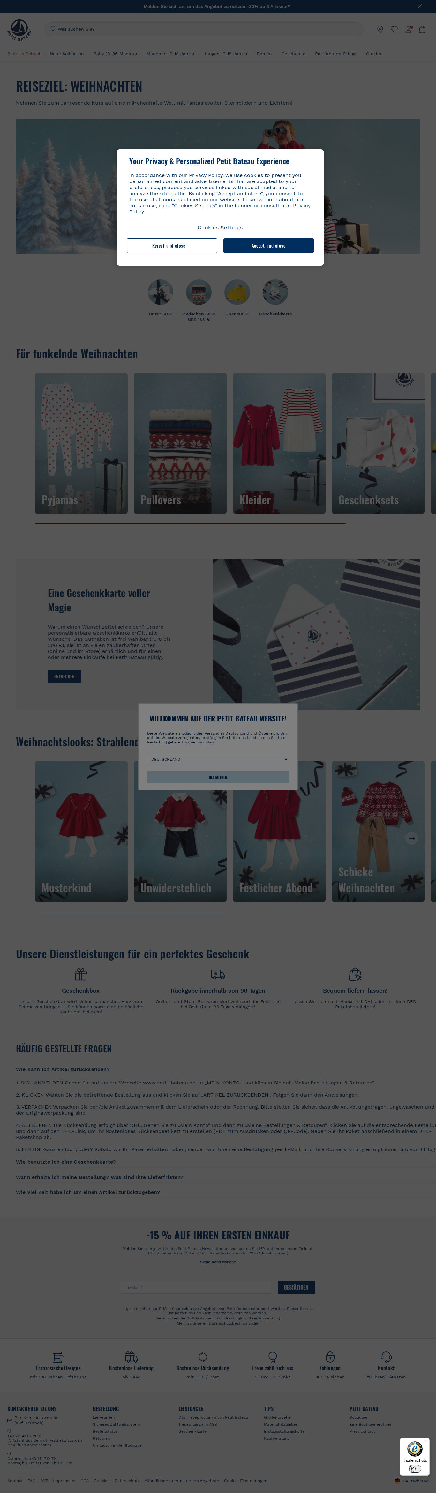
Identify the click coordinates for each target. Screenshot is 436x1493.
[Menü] (426, 1441)
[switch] (415, 1469)
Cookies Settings (220, 228)
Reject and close (168, 245)
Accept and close (269, 245)
